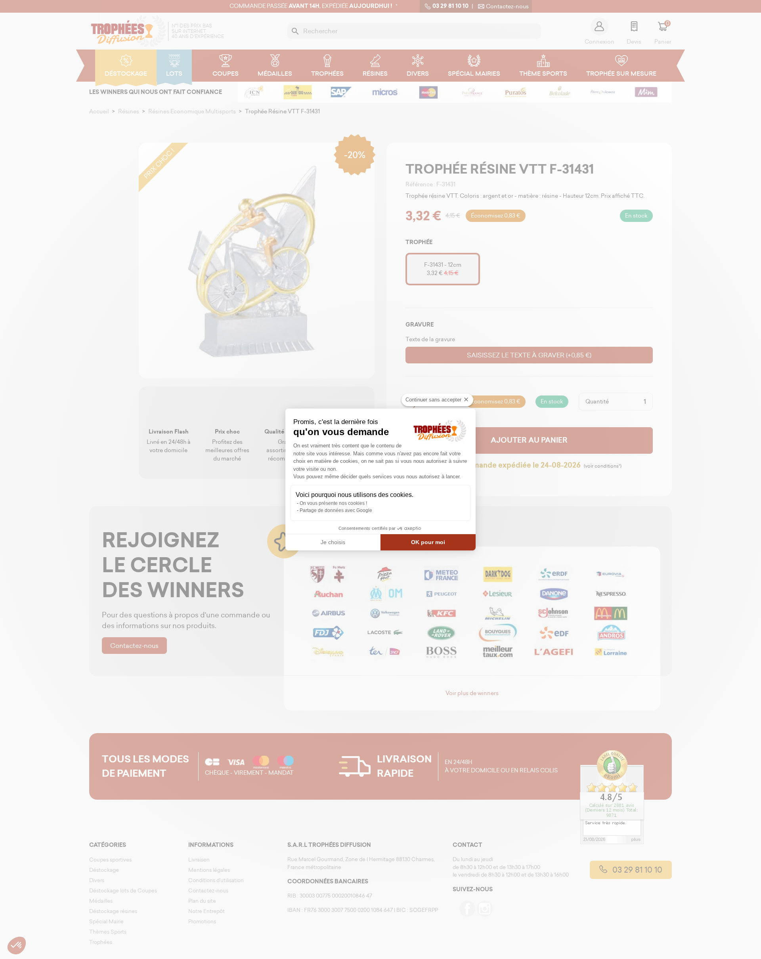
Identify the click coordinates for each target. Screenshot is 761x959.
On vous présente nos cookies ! (333, 503)
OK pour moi (428, 542)
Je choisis (333, 542)
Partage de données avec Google (336, 510)
